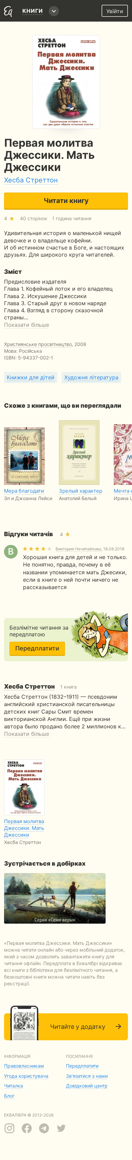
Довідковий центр (87, 1086)
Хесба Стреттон (31, 180)
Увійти (114, 11)
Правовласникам (24, 1066)
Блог (9, 1096)
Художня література (91, 377)
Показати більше (26, 324)
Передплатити (37, 648)
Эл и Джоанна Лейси (28, 498)
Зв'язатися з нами (87, 1076)
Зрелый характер (80, 491)
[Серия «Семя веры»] (55, 898)
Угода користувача (26, 1076)
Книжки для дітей (30, 377)
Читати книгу (66, 201)
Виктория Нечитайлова (78, 548)
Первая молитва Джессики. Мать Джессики (24, 828)
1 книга (40, 687)
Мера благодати (24, 491)
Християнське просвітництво (38, 344)
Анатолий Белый (77, 498)
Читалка (13, 1086)
